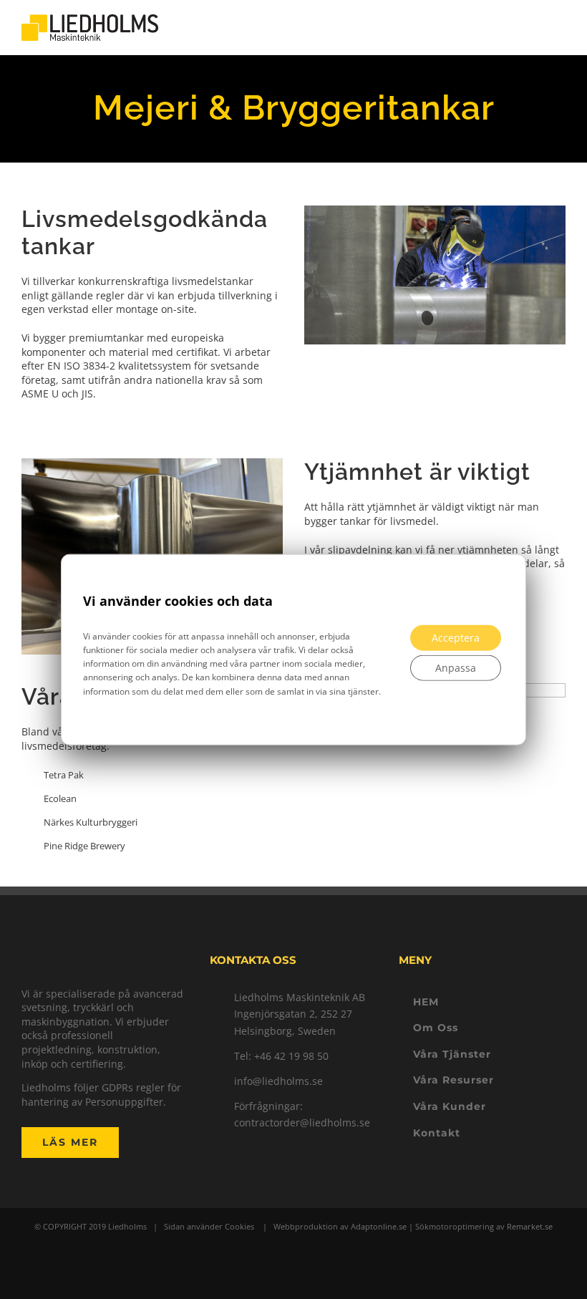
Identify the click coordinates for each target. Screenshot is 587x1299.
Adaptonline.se (379, 1226)
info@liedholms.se (278, 1081)
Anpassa (455, 668)
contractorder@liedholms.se (302, 1122)
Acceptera (456, 637)
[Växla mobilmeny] (560, 27)
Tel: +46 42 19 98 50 (281, 1056)
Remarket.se (530, 1226)
